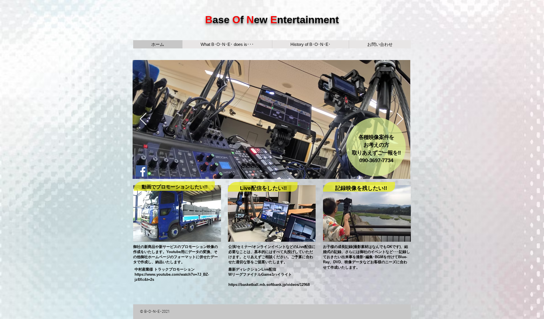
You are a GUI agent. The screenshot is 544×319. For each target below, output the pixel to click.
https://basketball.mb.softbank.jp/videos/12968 (269, 284)
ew (262, 19)
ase (222, 19)
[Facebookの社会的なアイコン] (141, 171)
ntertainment (308, 19)
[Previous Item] (143, 119)
